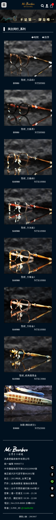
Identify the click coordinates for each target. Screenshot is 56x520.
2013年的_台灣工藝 (21, 478)
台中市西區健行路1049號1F (25, 488)
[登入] (47, 5)
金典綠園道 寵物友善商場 (24, 483)
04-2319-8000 (18, 503)
